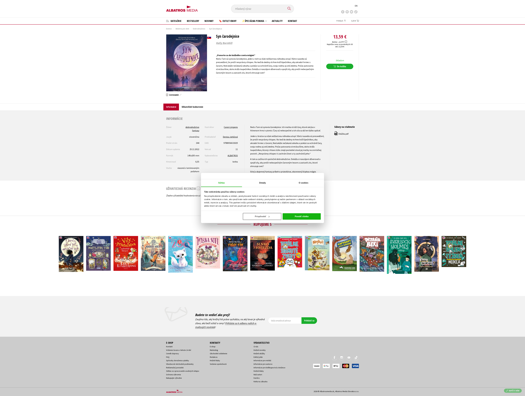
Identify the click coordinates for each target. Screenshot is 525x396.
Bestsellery (193, 21)
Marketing (214, 350)
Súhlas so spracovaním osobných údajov (182, 371)
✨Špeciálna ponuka (253, 21)
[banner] (182, 6)
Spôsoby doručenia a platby (177, 360)
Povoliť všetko (302, 216)
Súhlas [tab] (221, 183)
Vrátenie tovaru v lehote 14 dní (178, 350)
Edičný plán (258, 357)
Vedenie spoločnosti (218, 364)
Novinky (209, 21)
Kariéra (256, 378)
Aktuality (277, 21)
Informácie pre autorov (263, 364)
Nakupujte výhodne (174, 378)
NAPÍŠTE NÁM (514, 390)
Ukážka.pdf (342, 133)
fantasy (195, 130)
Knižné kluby (215, 360)
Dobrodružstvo (199, 28)
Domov (169, 28)
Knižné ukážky (259, 353)
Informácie (171, 106)
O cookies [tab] (303, 183)
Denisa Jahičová (230, 136)
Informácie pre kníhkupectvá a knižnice (269, 367)
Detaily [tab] (262, 183)
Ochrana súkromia (173, 374)
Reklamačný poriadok (175, 367)
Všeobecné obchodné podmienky (180, 364)
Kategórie (175, 21)
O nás (256, 346)
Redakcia (213, 357)
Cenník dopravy (172, 353)
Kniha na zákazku (260, 381)
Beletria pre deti (182, 28)
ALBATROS (233, 155)
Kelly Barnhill (224, 43)
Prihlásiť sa (309, 320)
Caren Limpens (231, 127)
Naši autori (258, 374)
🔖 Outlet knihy (227, 21)
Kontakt (292, 21)
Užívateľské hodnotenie (192, 106)
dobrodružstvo (192, 127)
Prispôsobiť (260, 216)
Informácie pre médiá (262, 360)
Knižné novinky (260, 350)
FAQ (167, 357)
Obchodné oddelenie (218, 353)
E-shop (212, 346)
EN (356, 5)
